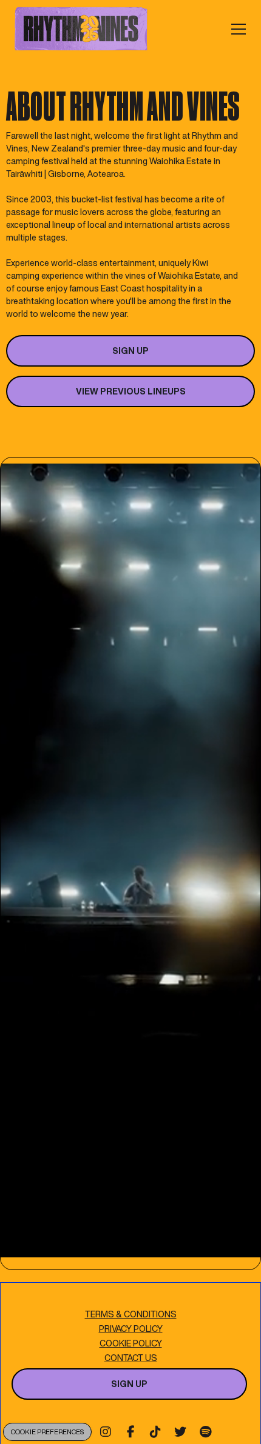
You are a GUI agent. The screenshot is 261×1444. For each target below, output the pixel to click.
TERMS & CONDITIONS (131, 1314)
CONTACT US (130, 1357)
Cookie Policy (131, 1343)
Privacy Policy (131, 1328)
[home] (81, 29)
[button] (236, 29)
